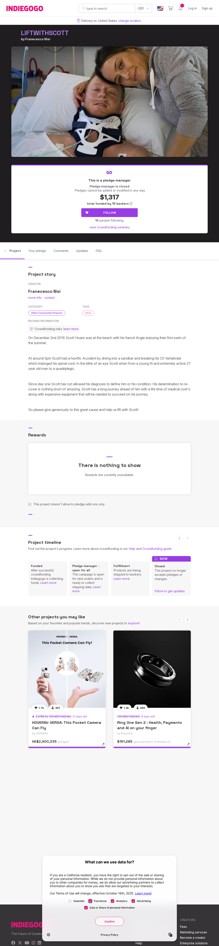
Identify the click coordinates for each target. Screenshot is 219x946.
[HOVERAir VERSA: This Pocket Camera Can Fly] (67, 669)
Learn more (48, 583)
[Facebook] (13, 943)
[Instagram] (33, 943)
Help (132, 548)
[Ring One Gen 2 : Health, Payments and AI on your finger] (152, 669)
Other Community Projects (46, 312)
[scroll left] (180, 538)
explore (133, 623)
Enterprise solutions (194, 943)
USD (141, 8)
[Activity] (180, 8)
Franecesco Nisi (37, 39)
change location (129, 20)
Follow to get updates (170, 591)
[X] (20, 943)
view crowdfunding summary (109, 227)
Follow (109, 212)
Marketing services (193, 932)
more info (35, 297)
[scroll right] (187, 619)
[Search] (84, 8)
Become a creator (193, 937)
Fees (183, 926)
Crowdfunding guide (157, 548)
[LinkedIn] (39, 943)
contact (49, 297)
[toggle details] (105, 746)
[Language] (160, 8)
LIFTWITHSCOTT (45, 33)
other (88, 312)
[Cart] (170, 8)
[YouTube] (27, 943)
